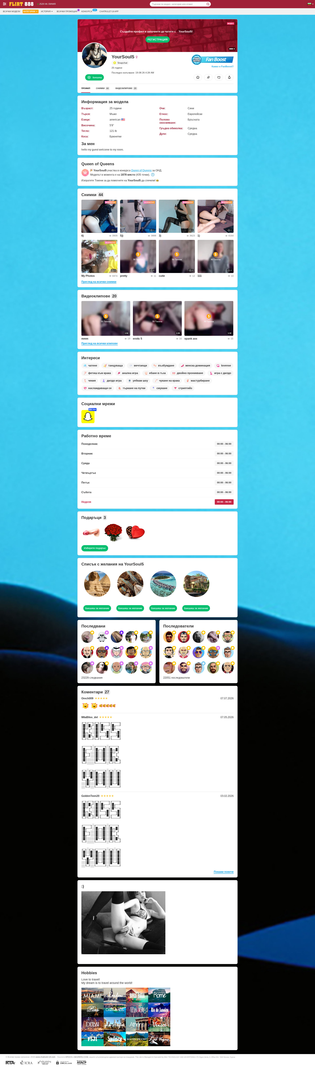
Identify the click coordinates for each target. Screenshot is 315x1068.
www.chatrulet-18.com (45, 1057)
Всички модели (11, 11)
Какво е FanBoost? (223, 66)
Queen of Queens (141, 170)
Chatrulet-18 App (109, 11)
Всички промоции (67, 11)
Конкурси (86, 11)
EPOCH (69, 1057)
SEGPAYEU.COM (81, 1057)
